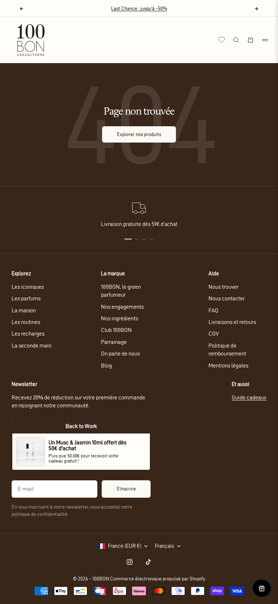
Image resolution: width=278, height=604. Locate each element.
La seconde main (31, 345)
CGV (213, 333)
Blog (106, 365)
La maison (24, 310)
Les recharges (28, 333)
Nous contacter (226, 298)
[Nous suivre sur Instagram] (129, 562)
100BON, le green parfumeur (121, 291)
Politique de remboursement (227, 349)
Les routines (26, 322)
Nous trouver (223, 287)
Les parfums (26, 298)
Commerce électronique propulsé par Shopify (157, 579)
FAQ (213, 310)
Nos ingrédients (119, 318)
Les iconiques (28, 287)
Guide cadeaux (249, 397)
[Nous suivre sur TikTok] (148, 562)
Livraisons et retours (232, 322)
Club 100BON (116, 330)
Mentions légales (228, 365)
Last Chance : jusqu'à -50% (139, 8)
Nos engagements (122, 307)
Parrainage (114, 342)
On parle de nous (120, 353)
